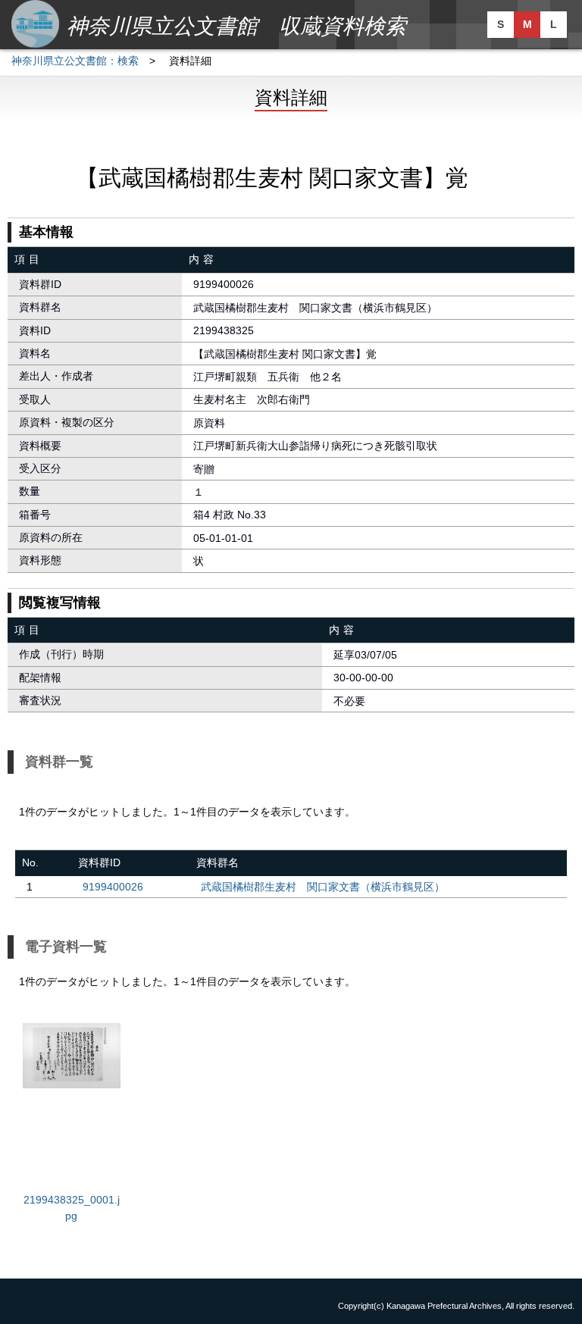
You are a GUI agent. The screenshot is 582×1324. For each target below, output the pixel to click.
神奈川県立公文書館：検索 (75, 61)
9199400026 (113, 887)
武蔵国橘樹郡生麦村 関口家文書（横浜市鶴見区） (323, 887)
